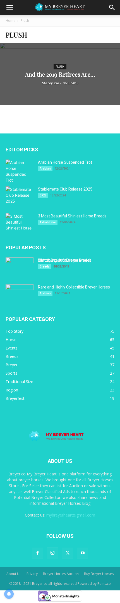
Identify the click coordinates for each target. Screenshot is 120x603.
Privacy (32, 573)
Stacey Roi (50, 83)
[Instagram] (52, 553)
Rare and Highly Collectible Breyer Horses (74, 287)
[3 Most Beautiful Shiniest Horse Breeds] (19, 223)
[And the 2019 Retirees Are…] (60, 95)
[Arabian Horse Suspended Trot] (19, 171)
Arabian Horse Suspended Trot (65, 162)
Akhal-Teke (48, 222)
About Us (13, 573)
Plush (60, 66)
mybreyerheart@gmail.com (70, 515)
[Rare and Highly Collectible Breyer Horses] (19, 294)
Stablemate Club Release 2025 (65, 189)
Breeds (45, 266)
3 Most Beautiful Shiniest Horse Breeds (72, 216)
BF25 (43, 195)
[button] (9, 7)
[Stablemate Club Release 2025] (19, 196)
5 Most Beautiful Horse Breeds (65, 260)
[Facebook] (37, 553)
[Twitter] (67, 553)
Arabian (45, 168)
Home (10, 20)
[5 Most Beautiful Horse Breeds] (19, 267)
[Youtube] (82, 553)
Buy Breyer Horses (99, 573)
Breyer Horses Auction (61, 573)
